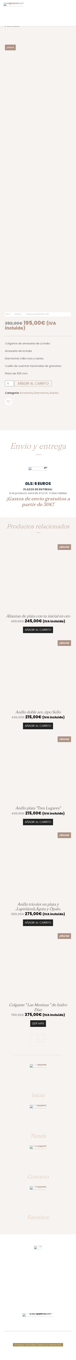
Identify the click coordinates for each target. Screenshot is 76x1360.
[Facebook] (19, 413)
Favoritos (38, 1217)
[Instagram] (41, 1302)
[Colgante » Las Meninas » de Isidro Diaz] (38, 966)
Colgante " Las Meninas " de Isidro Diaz (38, 1007)
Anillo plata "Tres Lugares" (38, 807)
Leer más (38, 1023)
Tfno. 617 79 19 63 (38, 1276)
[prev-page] (34, 1038)
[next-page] (41, 1038)
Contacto (38, 1176)
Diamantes (41, 392)
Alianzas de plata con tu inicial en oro (38, 615)
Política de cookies (60, 1337)
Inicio (38, 1095)
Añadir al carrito (38, 630)
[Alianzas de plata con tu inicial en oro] (38, 577)
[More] (52, 413)
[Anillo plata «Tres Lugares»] (38, 769)
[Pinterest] (35, 413)
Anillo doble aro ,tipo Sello (38, 711)
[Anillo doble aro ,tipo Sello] (38, 673)
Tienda (38, 1136)
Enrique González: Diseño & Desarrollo (38, 1344)
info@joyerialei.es (38, 1290)
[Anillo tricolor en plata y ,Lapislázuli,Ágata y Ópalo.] (38, 865)
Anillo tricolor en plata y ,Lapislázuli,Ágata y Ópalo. (38, 906)
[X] (27, 413)
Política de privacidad (38, 1341)
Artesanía (17, 314)
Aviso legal (15, 1341)
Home (8, 314)
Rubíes (54, 392)
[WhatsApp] (44, 413)
